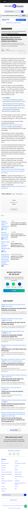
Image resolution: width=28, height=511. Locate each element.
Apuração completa (20, 19)
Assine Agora (13, 445)
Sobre (16, 486)
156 (16, 478)
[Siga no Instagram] (14, 454)
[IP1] (2, 215)
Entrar (4, 1)
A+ (24, 52)
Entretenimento (5, 463)
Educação (3, 465)
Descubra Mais (13, 430)
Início (2, 461)
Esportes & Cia (18, 472)
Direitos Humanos (19, 476)
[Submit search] (22, 12)
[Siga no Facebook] (10, 454)
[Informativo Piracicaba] (14, 6)
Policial (16, 465)
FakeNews (17, 480)
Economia (3, 467)
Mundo (16, 461)
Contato (3, 490)
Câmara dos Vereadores (7, 480)
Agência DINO (18, 474)
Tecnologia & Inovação (20, 463)
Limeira (3, 486)
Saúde (16, 469)
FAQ (16, 488)
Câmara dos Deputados (6, 474)
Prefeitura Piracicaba (6, 472)
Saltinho (3, 483)
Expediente (4, 488)
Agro (16, 467)
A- (20, 52)
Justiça (3, 469)
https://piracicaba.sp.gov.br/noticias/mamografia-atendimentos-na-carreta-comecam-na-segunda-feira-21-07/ (13, 171)
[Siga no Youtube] (18, 454)
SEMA (2, 478)
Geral (2, 476)
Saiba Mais (14, 209)
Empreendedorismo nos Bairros (20, 483)
